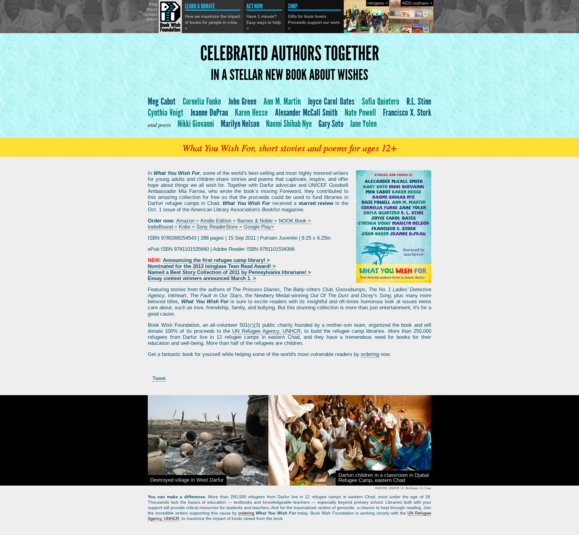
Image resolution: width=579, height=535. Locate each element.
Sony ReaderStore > (219, 227)
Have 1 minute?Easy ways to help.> (264, 17)
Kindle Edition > (218, 221)
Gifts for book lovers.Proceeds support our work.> (314, 17)
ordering (370, 354)
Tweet (159, 378)
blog (153, 4)
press (152, 19)
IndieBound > (162, 227)
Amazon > (187, 221)
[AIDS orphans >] (411, 31)
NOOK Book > (295, 221)
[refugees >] (366, 31)
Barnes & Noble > (257, 221)
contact (150, 14)
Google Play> (259, 227)
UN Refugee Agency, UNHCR (266, 331)
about (151, 9)
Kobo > (187, 227)
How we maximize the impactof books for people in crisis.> (212, 17)
